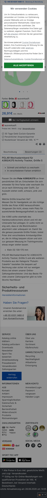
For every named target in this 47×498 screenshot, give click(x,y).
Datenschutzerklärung (13, 59)
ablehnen (30, 48)
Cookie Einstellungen (31, 42)
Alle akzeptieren (23, 65)
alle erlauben (12, 34)
